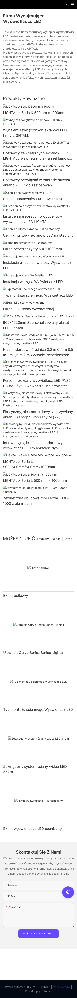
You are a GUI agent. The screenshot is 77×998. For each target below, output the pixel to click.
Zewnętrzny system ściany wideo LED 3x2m (35, 769)
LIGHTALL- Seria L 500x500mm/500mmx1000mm (29, 464)
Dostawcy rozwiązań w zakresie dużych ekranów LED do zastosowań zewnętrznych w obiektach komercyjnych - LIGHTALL (38, 183)
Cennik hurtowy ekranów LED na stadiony (38, 235)
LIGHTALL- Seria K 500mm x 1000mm (34, 113)
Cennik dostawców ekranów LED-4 (32, 199)
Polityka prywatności (38, 991)
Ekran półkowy (15, 596)
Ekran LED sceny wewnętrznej (28, 309)
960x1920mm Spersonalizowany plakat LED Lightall (36, 325)
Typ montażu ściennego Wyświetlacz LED (38, 295)
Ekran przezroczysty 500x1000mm (32, 249)
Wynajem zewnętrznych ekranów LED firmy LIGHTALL (35, 133)
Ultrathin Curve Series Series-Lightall (33, 653)
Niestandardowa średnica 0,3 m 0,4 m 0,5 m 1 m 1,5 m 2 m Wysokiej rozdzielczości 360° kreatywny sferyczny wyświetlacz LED (38, 352)
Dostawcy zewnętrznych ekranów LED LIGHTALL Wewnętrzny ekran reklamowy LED (37, 156)
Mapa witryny (61, 987)
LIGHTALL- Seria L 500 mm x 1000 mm (35, 480)
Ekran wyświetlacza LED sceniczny (32, 829)
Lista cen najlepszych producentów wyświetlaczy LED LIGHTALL (32, 219)
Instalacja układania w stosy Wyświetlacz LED (37, 265)
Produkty (43, 538)
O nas (68, 538)
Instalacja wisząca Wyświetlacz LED (33, 282)
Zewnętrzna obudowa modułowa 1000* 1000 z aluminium (36, 501)
